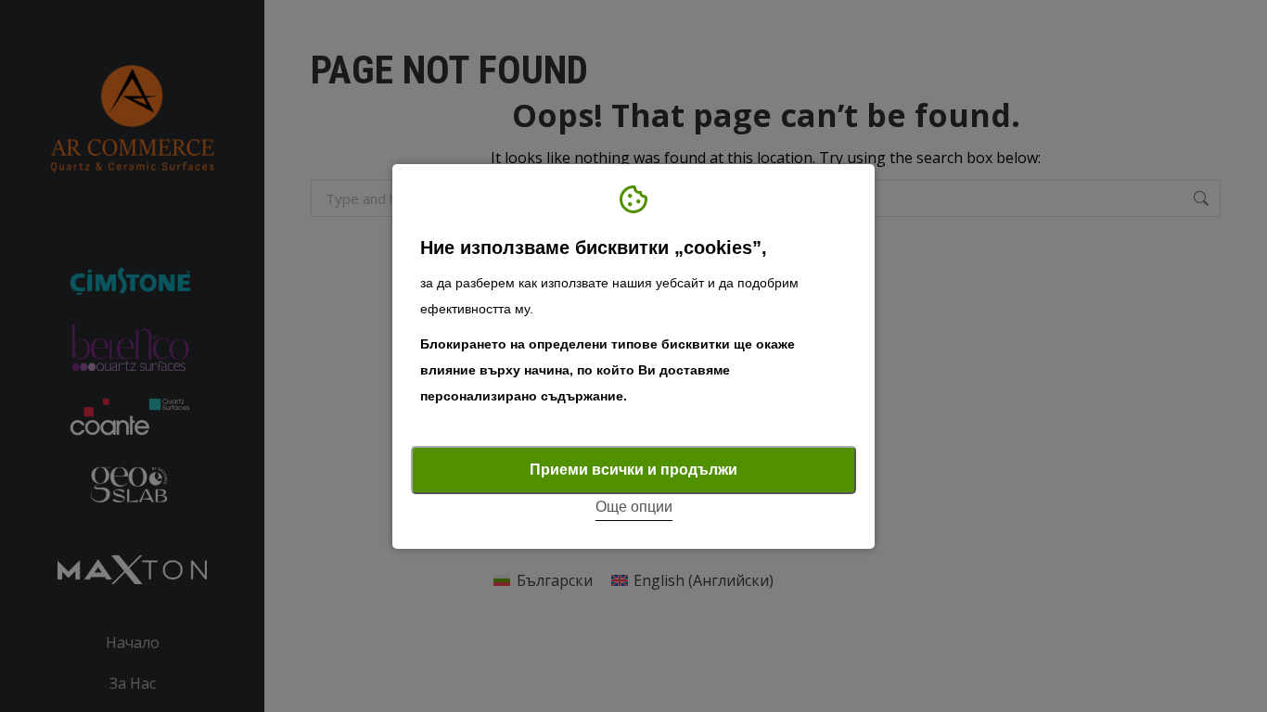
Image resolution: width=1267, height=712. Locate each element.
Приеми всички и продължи (633, 469)
